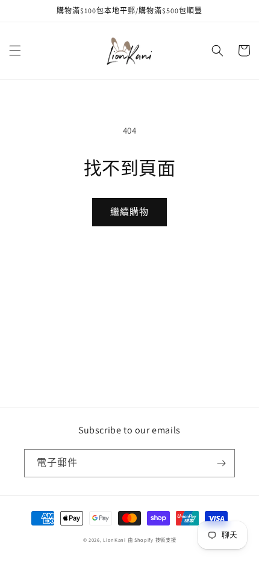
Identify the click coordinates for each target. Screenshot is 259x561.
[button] (15, 50)
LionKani (114, 539)
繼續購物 (129, 211)
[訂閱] (221, 463)
